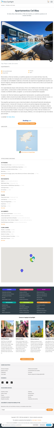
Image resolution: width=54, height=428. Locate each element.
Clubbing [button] (9, 289)
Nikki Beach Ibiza (9, 183)
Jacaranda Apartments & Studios (15, 217)
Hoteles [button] (26, 289)
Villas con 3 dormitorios (42, 294)
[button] (31, 256)
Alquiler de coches (41, 308)
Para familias (22, 305)
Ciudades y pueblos (41, 305)
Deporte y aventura (23, 308)
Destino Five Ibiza (7, 234)
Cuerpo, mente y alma (24, 310)
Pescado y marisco (6, 306)
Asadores (4, 308)
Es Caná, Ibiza (11, 117)
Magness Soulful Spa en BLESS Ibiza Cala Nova (14, 167)
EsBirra (9, 181)
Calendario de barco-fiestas (8, 294)
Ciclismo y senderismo (24, 312)
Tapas (3, 310)
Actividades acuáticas (24, 306)
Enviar (49, 409)
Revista (3, 297)
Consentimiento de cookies (34, 370)
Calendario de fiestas (6, 292)
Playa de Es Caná (9, 197)
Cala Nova (5, 203)
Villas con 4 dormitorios (42, 295)
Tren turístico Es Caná (12, 164)
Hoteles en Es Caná (10, 5)
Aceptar (49, 424)
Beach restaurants (6, 312)
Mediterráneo (5, 305)
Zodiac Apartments (12, 215)
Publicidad (3, 372)
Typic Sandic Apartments (11, 213)
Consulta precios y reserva (27, 123)
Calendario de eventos (41, 310)
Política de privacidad (32, 368)
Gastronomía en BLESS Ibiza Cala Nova (12, 185)
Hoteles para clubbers (24, 294)
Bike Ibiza (5, 171)
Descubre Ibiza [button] (43, 302)
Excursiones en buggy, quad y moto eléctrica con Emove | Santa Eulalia (20, 173)
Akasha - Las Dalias (8, 229)
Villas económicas (41, 292)
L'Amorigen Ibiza (7, 187)
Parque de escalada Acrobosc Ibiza (11, 169)
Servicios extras (40, 299)
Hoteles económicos (23, 299)
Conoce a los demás (27, 359)
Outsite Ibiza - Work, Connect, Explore (16, 220)
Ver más (3, 175)
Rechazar (42, 424)
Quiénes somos (4, 370)
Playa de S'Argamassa (8, 201)
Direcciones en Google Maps (28, 152)
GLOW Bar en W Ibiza (8, 231)
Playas (38, 306)
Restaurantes (31, 393)
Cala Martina (8, 199)
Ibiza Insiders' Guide (6, 299)
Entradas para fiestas (7, 295)
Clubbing (30, 391)
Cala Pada (5, 206)
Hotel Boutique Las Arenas (14, 222)
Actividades (30, 395)
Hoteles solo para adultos (25, 295)
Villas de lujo (39, 297)
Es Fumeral (6, 189)
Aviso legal (3, 374)
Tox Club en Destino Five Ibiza (10, 236)
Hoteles (3, 5)
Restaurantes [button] (9, 302)
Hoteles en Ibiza (4, 391)
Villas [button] (43, 289)
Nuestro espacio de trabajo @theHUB (36, 374)
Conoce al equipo (5, 368)
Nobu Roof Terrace (7, 238)
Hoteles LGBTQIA (23, 292)
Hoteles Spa (22, 297)
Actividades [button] (26, 302)
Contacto (30, 372)
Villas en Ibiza (4, 393)
